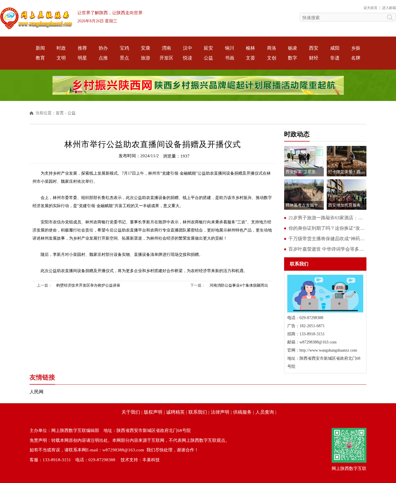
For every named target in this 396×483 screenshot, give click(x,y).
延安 (208, 48)
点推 (103, 57)
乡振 (355, 48)
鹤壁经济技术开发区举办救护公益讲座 (88, 285)
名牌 (355, 57)
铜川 (229, 48)
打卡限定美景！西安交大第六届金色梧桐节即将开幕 (347, 172)
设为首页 (370, 8)
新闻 (40, 48)
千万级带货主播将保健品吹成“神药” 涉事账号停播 (327, 238)
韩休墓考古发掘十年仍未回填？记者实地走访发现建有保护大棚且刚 (305, 205)
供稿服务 (242, 412)
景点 (124, 57)
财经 (313, 57)
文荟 (250, 57)
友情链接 (42, 377)
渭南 (166, 48)
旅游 (145, 57)
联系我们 (197, 412)
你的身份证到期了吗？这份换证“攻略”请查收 (327, 228)
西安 (313, 48)
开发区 (166, 57)
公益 (208, 57)
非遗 (334, 57)
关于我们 (130, 412)
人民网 (36, 391)
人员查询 (264, 412)
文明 (61, 57)
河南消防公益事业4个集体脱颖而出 (239, 285)
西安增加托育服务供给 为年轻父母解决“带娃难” (347, 205)
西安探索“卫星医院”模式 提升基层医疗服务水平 (305, 172)
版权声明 (153, 412)
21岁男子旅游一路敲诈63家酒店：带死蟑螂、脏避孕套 (327, 217)
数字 (292, 57)
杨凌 (292, 48)
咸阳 (334, 48)
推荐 (82, 48)
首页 (60, 113)
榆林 (250, 48)
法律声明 (220, 412)
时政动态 (297, 134)
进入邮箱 (389, 8)
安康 (145, 48)
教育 (40, 57)
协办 (103, 48)
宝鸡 (124, 48)
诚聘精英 (175, 412)
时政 (61, 48)
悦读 (187, 57)
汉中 (187, 48)
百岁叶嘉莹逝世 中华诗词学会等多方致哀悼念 (327, 249)
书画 (229, 57)
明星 (82, 57)
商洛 (271, 48)
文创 (271, 57)
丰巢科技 (151, 459)
